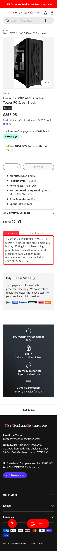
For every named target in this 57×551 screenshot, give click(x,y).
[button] (45, 20)
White (34, 199)
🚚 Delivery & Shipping (16, 212)
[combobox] (28, 20)
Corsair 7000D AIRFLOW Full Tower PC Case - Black (24, 33)
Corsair (6, 93)
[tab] (11, 233)
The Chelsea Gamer (18, 543)
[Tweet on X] (13, 222)
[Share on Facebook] (20, 222)
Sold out (38, 166)
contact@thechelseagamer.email (22, 438)
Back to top (28, 409)
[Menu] (5, 13)
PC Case (31, 180)
